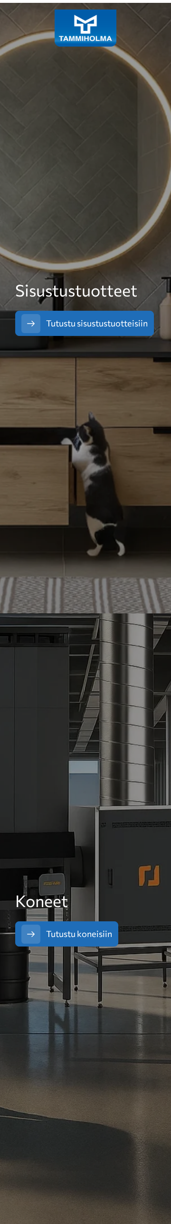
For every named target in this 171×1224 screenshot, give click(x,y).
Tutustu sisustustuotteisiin (97, 323)
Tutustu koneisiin (79, 933)
